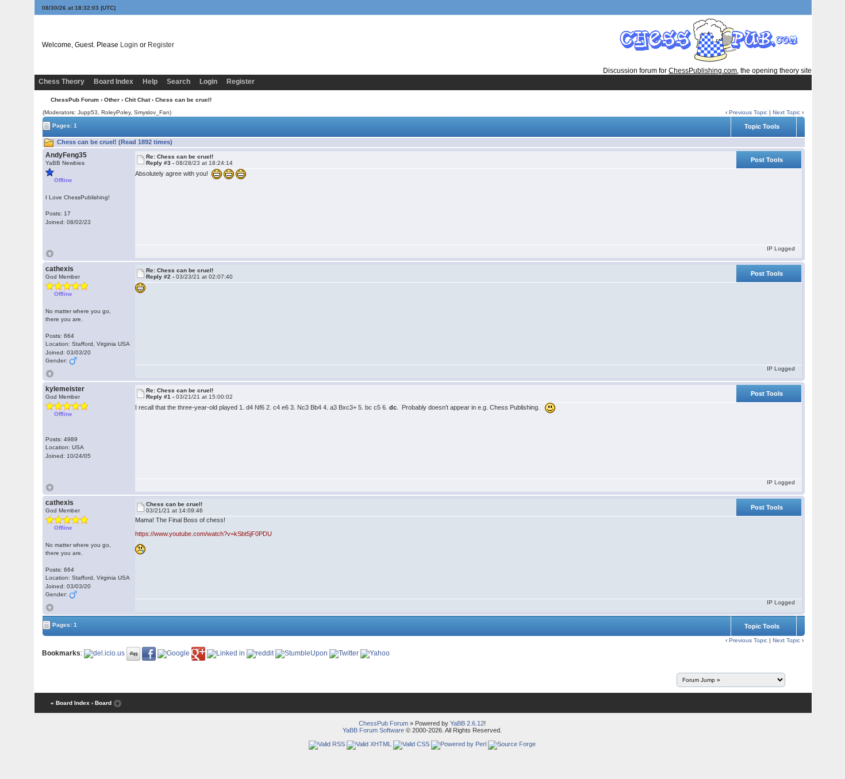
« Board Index (70, 703)
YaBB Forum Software (373, 730)
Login (129, 45)
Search (178, 82)
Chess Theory (61, 82)
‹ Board (101, 703)
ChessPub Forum (75, 100)
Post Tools (767, 159)
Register (161, 45)
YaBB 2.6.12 (467, 723)
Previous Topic (748, 112)
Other (112, 100)
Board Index (113, 82)
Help (150, 82)
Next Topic (786, 112)
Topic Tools (761, 126)
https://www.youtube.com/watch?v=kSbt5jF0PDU (203, 533)
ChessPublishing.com (703, 71)
